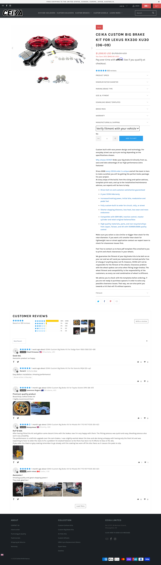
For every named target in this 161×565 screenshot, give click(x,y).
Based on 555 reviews (21, 323)
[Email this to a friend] (116, 301)
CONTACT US (15, 525)
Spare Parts (62, 546)
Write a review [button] (141, 321)
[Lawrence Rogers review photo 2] (40, 408)
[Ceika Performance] (13, 13)
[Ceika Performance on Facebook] (6, 6)
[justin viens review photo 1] (18, 489)
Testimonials (15, 538)
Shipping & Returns (18, 542)
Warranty (14, 546)
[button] (146, 6)
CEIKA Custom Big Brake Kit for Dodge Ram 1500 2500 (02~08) (70, 349)
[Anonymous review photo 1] (18, 452)
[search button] (153, 13)
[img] (25, 349)
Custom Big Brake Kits (66, 529)
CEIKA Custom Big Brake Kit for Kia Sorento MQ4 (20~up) (68, 368)
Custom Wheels (63, 538)
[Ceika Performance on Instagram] (10, 6)
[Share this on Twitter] (98, 301)
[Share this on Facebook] (104, 301)
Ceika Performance (23, 558)
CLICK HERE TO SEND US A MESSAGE (117, 533)
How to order (15, 529)
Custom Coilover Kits (65, 525)
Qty (97, 134)
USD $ (122, 6)
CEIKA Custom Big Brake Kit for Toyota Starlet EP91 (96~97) (70, 388)
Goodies (61, 551)
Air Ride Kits (62, 534)
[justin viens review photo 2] (33, 489)
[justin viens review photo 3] (52, 489)
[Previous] (13, 48)
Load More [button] (80, 506)
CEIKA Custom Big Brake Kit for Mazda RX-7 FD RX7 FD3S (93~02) (73, 424)
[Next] (92, 48)
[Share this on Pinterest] (110, 301)
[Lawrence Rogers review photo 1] (21, 408)
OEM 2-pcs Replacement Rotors (69, 542)
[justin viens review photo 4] (72, 489)
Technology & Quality (18, 534)
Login (137, 6)
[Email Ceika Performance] (3, 6)
